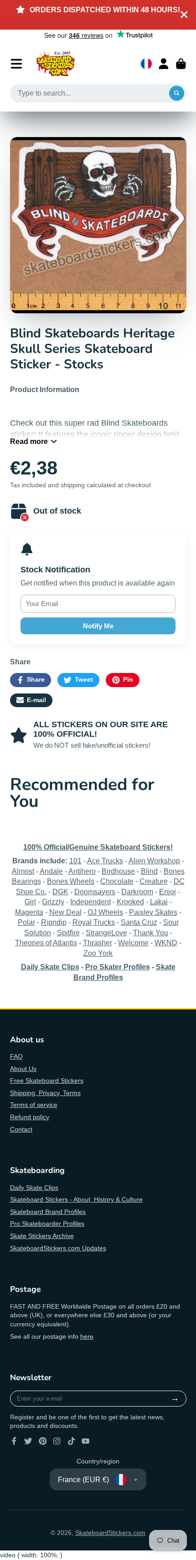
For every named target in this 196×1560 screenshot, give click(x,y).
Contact (21, 1129)
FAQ (16, 1056)
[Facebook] (14, 1441)
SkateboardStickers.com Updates (58, 1248)
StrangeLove (106, 932)
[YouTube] (86, 1441)
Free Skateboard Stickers (46, 1080)
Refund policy (29, 1117)
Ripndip (54, 922)
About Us (23, 1068)
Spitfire (68, 932)
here (86, 1336)
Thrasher (97, 942)
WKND (166, 942)
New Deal (65, 912)
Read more (29, 441)
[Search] (177, 93)
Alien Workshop (154, 860)
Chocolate (117, 881)
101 (75, 860)
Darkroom (137, 891)
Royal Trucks (93, 922)
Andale (51, 871)
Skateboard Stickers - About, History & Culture (76, 1199)
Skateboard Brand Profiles (48, 1211)
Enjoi (167, 891)
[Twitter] (28, 1441)
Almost (23, 871)
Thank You (150, 932)
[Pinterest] (43, 1441)
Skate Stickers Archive (42, 1235)
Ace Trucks (105, 860)
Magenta (29, 912)
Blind (149, 871)
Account (163, 63)
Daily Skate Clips (34, 1187)
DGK (60, 891)
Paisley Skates (153, 912)
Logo (56, 63)
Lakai (159, 901)
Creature (153, 881)
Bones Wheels (70, 881)
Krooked (130, 901)
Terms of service (33, 1104)
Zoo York (98, 953)
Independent (90, 901)
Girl (30, 901)
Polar (26, 922)
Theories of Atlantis (46, 942)
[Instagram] (57, 1441)
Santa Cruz (139, 922)
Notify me (98, 626)
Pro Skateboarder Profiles (47, 1223)
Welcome (133, 942)
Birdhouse (118, 871)
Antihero (82, 871)
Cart (180, 63)
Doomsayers (94, 891)
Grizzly (53, 901)
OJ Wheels (105, 912)
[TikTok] (71, 1441)
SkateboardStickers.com (110, 1532)
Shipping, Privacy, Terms (45, 1092)
